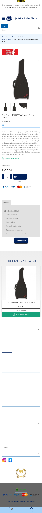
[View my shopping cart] (39, 28)
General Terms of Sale (11, 344)
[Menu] (3, 19)
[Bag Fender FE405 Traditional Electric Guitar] (37, 59)
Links (6, 338)
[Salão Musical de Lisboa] (9, 18)
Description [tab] (6, 202)
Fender (8, 122)
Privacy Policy (9, 341)
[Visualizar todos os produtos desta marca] (10, 52)
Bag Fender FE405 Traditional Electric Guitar (21, 302)
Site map (7, 432)
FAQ (5, 335)
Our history (8, 438)
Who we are (8, 435)
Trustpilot (5, 447)
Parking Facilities (10, 347)
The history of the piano (12, 440)
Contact (6, 429)
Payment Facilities (10, 349)
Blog (5, 443)
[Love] (3, 125)
